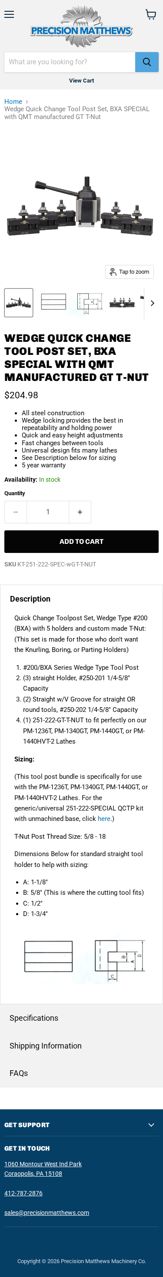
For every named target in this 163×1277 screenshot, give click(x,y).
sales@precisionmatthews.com (46, 1212)
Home (13, 102)
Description (30, 598)
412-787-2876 (23, 1193)
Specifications (34, 1017)
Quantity (14, 493)
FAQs (19, 1073)
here (104, 819)
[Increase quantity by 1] (80, 512)
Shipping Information (46, 1045)
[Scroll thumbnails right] (151, 303)
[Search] (147, 62)
